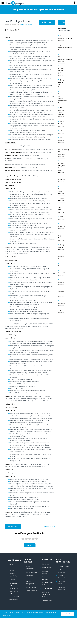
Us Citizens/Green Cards (47, 584)
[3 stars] (29, 539)
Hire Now (47, 22)
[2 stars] (26, 539)
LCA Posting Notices (13, 584)
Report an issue (50, 527)
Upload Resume (46, 567)
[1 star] (23, 539)
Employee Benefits (45, 572)
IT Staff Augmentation (30, 567)
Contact (11, 564)
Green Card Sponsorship (61, 588)
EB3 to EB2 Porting (61, 582)
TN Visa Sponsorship (61, 577)
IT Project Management (30, 582)
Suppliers (12, 579)
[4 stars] (33, 539)
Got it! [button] (68, 614)
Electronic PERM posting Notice (14, 598)
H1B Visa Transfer (63, 566)
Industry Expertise (31, 587)
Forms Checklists (47, 600)
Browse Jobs (45, 564)
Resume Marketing (45, 578)
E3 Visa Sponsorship (61, 571)
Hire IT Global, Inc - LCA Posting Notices (14, 591)
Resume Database (31, 591)
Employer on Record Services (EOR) (46, 594)
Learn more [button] (7, 615)
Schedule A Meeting (12, 569)
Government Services (29, 577)
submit (30, 545)
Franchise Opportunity (13, 575)
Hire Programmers (31, 572)
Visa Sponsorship (47, 588)
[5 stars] (36, 539)
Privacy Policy (63, 22)
